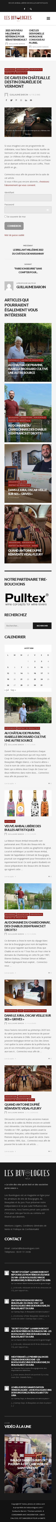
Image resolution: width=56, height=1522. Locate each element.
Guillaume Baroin (17, 44)
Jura (21, 1011)
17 (41, 673)
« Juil (6, 690)
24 (41, 679)
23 (35, 679)
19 (8, 679)
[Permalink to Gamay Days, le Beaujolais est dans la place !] (6, 1301)
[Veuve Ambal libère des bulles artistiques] (23, 803)
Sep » (13, 690)
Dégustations (22, 69)
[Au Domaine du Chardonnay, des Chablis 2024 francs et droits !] (23, 896)
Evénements (10, 728)
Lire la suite (9, 783)
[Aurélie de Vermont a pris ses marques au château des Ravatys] (28, 122)
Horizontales (36, 69)
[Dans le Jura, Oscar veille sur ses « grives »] (23, 993)
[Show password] (47, 209)
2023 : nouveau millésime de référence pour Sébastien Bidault (16, 35)
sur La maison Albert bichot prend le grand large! (30, 1283)
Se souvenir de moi (16, 216)
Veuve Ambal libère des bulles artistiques (28, 2)
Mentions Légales (13, 1225)
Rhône (31, 1100)
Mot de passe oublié (14, 235)
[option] (16, 43)
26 (8, 685)
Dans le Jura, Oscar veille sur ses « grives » (27, 1017)
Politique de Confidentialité (26, 1229)
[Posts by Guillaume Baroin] (6, 44)
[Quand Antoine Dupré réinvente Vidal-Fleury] (23, 1078)
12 (8, 673)
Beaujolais (10, 69)
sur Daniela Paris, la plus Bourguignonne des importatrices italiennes (29, 1369)
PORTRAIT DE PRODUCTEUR (16, 73)
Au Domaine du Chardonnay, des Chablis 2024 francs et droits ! (27, 926)
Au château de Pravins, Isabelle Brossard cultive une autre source (25, 736)
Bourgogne (10, 914)
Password (9, 204)
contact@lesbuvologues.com (25, 1248)
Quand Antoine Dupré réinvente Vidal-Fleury (22, 1106)
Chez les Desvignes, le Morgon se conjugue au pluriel (37, 36)
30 (35, 685)
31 (41, 685)
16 (35, 673)
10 (41, 667)
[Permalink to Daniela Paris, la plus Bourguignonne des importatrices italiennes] (6, 1358)
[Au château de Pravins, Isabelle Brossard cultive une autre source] (23, 710)
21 (21, 679)
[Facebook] (24, 9)
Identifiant (9, 192)
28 (21, 685)
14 (21, 673)
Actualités (10, 821)
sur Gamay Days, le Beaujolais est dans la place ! (30, 1312)
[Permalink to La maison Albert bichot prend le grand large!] (6, 1273)
